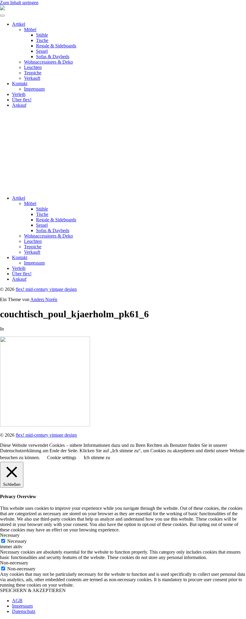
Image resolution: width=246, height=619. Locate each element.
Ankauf (19, 105)
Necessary (17, 541)
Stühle (42, 34)
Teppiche (32, 72)
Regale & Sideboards (56, 45)
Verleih (19, 94)
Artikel (18, 24)
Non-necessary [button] (14, 562)
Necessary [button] (10, 535)
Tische (42, 40)
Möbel (30, 29)
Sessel (42, 51)
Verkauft (32, 78)
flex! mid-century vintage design (46, 289)
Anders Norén (43, 299)
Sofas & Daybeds (52, 56)
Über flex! (22, 99)
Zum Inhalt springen (19, 2)
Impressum (34, 88)
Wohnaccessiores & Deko (48, 61)
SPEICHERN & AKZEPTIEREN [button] (33, 590)
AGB (17, 600)
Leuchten (33, 67)
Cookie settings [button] (61, 457)
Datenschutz (23, 611)
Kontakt (19, 83)
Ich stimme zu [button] (97, 457)
